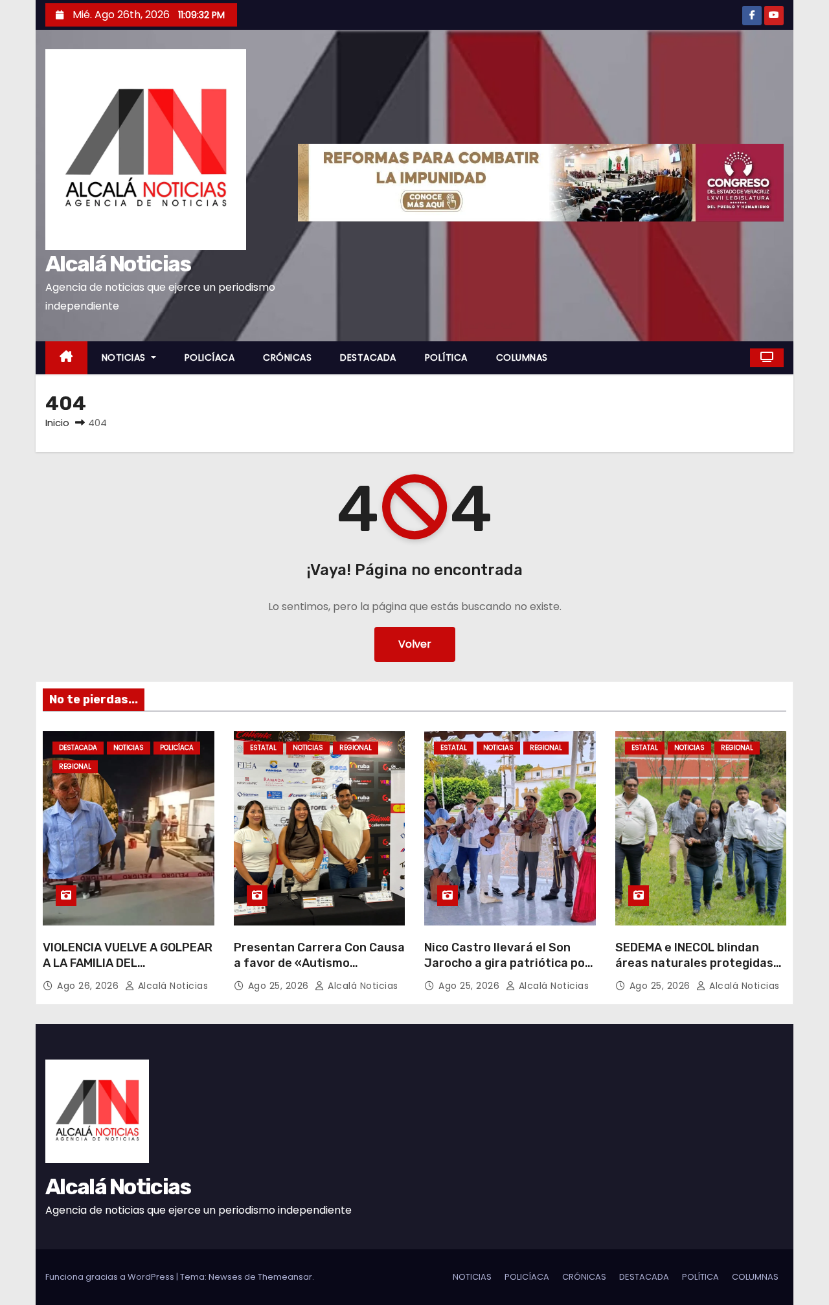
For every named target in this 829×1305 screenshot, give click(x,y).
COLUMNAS (522, 357)
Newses (225, 1277)
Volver (414, 644)
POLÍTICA (446, 357)
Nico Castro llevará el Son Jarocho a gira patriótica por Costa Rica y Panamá (507, 963)
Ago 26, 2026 (89, 985)
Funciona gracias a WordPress (110, 1277)
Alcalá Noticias (118, 264)
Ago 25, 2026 (280, 985)
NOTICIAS (125, 357)
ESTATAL (263, 748)
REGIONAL (75, 766)
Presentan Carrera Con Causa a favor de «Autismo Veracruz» (319, 963)
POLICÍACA (210, 357)
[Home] (66, 357)
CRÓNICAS (287, 357)
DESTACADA (368, 357)
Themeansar (285, 1277)
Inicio (57, 422)
